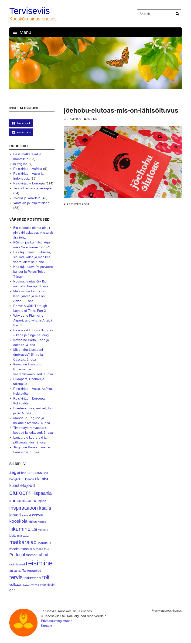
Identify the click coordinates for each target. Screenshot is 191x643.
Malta (12, 535)
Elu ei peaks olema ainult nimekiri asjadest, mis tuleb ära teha (33, 232)
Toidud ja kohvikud (27, 198)
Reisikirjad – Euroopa (29, 183)
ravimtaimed (17, 564)
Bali (45, 472)
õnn (12, 590)
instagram (24, 132)
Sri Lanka (15, 570)
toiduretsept (32, 578)
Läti (34, 529)
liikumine (20, 529)
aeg (12, 472)
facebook (23, 123)
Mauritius (44, 543)
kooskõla (18, 521)
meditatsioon (19, 549)
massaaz (23, 535)
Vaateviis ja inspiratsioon (31, 203)
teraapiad (34, 570)
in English (20, 164)
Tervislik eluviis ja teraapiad (33, 188)
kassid (26, 515)
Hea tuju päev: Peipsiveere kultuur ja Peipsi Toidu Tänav (33, 271)
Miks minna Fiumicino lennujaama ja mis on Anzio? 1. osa (29, 296)
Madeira (43, 529)
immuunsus (21, 500)
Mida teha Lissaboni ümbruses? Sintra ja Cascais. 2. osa (28, 354)
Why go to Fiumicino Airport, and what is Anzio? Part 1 (32, 320)
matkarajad (23, 542)
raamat (31, 555)
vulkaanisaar (20, 584)
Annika (91, 119)
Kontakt (46, 625)
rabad (43, 554)
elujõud (27, 485)
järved (15, 515)
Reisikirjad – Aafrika (27, 169)
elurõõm (20, 493)
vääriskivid (47, 585)
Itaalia (45, 508)
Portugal (17, 554)
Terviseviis (29, 11)
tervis (16, 577)
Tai (24, 570)
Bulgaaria (27, 479)
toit (46, 577)
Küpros (42, 521)
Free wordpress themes (167, 610)
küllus (32, 521)
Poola (47, 549)
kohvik (37, 515)
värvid (35, 585)
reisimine (39, 563)
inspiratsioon (23, 508)
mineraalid (36, 549)
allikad (22, 473)
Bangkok (14, 479)
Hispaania (41, 493)
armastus (34, 473)
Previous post (78, 204)
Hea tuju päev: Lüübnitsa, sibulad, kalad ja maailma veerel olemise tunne (32, 257)
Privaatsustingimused (56, 621)
